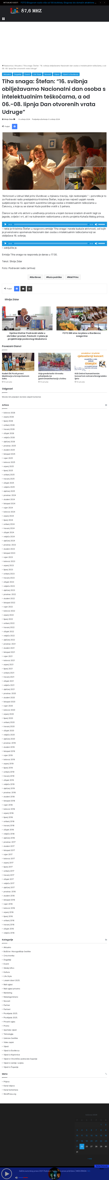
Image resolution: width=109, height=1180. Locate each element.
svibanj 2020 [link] (9, 722)
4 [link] (81, 1130)
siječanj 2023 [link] (9, 590)
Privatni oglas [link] (9, 1022)
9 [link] (105, 1130)
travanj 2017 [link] (9, 875)
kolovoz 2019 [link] (9, 759)
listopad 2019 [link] (9, 751)
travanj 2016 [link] (9, 925)
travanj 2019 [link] (9, 776)
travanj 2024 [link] (9, 528)
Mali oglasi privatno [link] (12, 989)
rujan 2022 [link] (8, 607)
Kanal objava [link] (9, 1086)
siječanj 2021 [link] (9, 689)
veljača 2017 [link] (9, 883)
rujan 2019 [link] (8, 755)
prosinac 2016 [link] (10, 891)
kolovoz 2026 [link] (9, 413)
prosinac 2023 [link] (10, 545)
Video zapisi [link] (9, 1042)
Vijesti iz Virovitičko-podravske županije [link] (20, 1059)
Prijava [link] (6, 1082)
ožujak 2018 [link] (9, 830)
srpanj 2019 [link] (9, 764)
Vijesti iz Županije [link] (11, 1067)
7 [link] (96, 1130)
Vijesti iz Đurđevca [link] (70, 74)
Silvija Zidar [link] (8, 119)
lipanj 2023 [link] (8, 569)
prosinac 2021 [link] (10, 644)
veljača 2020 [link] (9, 735)
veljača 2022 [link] (9, 636)
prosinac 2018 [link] (10, 792)
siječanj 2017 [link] (9, 887)
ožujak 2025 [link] (9, 483)
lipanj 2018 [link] (8, 817)
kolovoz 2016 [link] (9, 908)
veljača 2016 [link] (9, 933)
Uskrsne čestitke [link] (11, 1038)
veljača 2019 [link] (9, 784)
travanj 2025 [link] (9, 479)
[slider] (102, 224)
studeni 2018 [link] (9, 797)
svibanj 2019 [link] (9, 772)
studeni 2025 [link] (9, 450)
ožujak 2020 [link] (9, 730)
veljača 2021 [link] (9, 685)
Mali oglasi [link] (8, 984)
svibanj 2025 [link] (9, 475)
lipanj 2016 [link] (8, 916)
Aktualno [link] (18, 66)
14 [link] (96, 1135)
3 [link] (77, 1130)
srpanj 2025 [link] (9, 466)
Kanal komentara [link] (11, 1090)
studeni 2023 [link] (9, 549)
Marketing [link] (8, 993)
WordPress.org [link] (10, 1094)
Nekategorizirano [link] (11, 997)
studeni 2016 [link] (9, 896)
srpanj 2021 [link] (8, 664)
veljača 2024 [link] (9, 536)
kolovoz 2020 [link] (9, 710)
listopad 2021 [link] (9, 652)
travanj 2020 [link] (9, 726)
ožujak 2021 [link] (9, 681)
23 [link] (106, 1141)
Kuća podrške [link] (55, 277)
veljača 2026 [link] (9, 437)
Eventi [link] (27, 74)
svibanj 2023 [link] (9, 574)
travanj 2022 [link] (9, 627)
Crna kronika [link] (9, 956)
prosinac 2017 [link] (10, 842)
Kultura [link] (7, 972)
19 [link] (87, 1141)
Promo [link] (6, 1026)
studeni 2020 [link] (9, 697)
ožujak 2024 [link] (9, 532)
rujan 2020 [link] (8, 706)
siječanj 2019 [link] (9, 788)
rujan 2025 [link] (8, 458)
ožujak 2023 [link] (9, 582)
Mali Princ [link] (73, 277)
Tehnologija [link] (8, 1034)
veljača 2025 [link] (9, 487)
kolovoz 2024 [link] (9, 512)
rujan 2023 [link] (8, 557)
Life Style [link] (37, 74)
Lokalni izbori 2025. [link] (12, 980)
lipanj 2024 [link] (8, 520)
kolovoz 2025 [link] (9, 462)
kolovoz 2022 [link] (9, 611)
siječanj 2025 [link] (9, 491)
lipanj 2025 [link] (8, 470)
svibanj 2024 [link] (9, 524)
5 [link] (86, 1130)
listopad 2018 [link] (9, 801)
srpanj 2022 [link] (9, 615)
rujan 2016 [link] (8, 904)
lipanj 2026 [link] (8, 421)
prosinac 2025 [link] (10, 446)
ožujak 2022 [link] (9, 631)
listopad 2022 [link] (9, 603)
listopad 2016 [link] (9, 900)
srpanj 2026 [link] (9, 417)
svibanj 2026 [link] (9, 425)
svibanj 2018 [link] (9, 821)
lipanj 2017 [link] (8, 867)
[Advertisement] (54, 43)
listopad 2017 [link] (9, 850)
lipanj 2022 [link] (8, 619)
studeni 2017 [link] (9, 846)
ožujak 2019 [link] (9, 780)
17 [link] (77, 1141)
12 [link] (87, 1135)
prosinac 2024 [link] (10, 495)
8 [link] (101, 1130)
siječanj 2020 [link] (9, 739)
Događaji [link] (17, 74)
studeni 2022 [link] (9, 598)
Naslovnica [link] (8, 66)
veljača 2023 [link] (9, 586)
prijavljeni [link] (15, 397)
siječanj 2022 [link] (9, 640)
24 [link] (77, 1146)
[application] (54, 224)
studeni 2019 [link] (9, 747)
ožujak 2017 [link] (9, 879)
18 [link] (82, 1141)
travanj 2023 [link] (9, 578)
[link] (3, 18)
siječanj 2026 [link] (9, 442)
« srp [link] (90, 1158)
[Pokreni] (5, 224)
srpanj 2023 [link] (9, 565)
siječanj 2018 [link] (9, 838)
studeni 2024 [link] (9, 499)
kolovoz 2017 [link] (9, 858)
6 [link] (91, 1130)
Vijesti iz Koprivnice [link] (12, 1055)
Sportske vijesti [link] (10, 1030)
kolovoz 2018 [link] (9, 809)
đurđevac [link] (36, 277)
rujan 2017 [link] (8, 854)
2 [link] (105, 1125)
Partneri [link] (7, 1009)
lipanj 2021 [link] (8, 669)
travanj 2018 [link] (9, 825)
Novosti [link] (48, 74)
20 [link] (91, 1141)
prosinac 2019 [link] (10, 743)
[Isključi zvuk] (96, 224)
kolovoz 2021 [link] (9, 660)
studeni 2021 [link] (9, 648)
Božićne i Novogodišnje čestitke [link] (17, 951)
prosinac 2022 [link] (10, 594)
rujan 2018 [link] (8, 805)
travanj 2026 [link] (9, 429)
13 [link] (91, 1135)
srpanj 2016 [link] (9, 912)
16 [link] (106, 1135)
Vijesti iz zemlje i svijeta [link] (14, 1063)
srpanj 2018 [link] (8, 813)
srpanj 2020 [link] (9, 714)
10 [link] (77, 1135)
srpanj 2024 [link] (9, 516)
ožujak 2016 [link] (9, 929)
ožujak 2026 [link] (9, 433)
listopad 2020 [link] (9, 702)
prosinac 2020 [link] (10, 693)
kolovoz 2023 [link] (9, 561)
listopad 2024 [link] (9, 503)
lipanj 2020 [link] (8, 718)
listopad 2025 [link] (9, 454)
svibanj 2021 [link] (9, 673)
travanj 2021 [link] (9, 677)
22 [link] (101, 1141)
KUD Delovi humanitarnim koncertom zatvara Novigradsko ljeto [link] (91, 376)
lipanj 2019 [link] (8, 768)
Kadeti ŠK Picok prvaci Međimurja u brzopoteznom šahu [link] (15, 376)
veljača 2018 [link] (9, 834)
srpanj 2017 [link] (8, 863)
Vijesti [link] (56, 74)
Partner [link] (7, 1005)
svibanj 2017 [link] (9, 871)
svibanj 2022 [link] (9, 623)
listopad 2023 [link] (9, 553)
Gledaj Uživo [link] (9, 968)
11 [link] (82, 1135)
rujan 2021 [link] (8, 656)
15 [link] (101, 1135)
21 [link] (96, 1141)
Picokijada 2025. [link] (11, 1013)
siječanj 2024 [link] (9, 541)
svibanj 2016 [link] (9, 920)
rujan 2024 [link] (8, 508)
